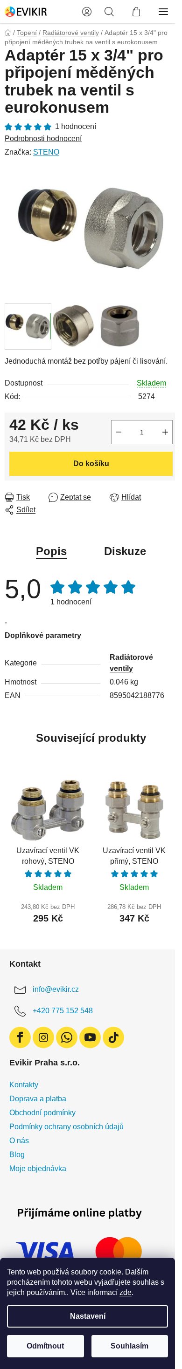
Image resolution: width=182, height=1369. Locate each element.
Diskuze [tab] (125, 551)
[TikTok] (113, 1037)
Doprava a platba (37, 1099)
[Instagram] (43, 1037)
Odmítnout (45, 1346)
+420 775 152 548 (63, 1011)
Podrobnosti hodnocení (43, 138)
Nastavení (87, 1316)
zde (125, 1292)
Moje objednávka (37, 1168)
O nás (19, 1141)
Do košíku (91, 464)
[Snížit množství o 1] (119, 432)
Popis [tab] (51, 551)
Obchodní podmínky (42, 1113)
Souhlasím (129, 1346)
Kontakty (23, 1085)
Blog (17, 1155)
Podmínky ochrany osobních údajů (66, 1127)
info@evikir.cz (56, 989)
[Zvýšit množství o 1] (165, 432)
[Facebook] (20, 1037)
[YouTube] (90, 1037)
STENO (46, 152)
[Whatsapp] (66, 1037)
